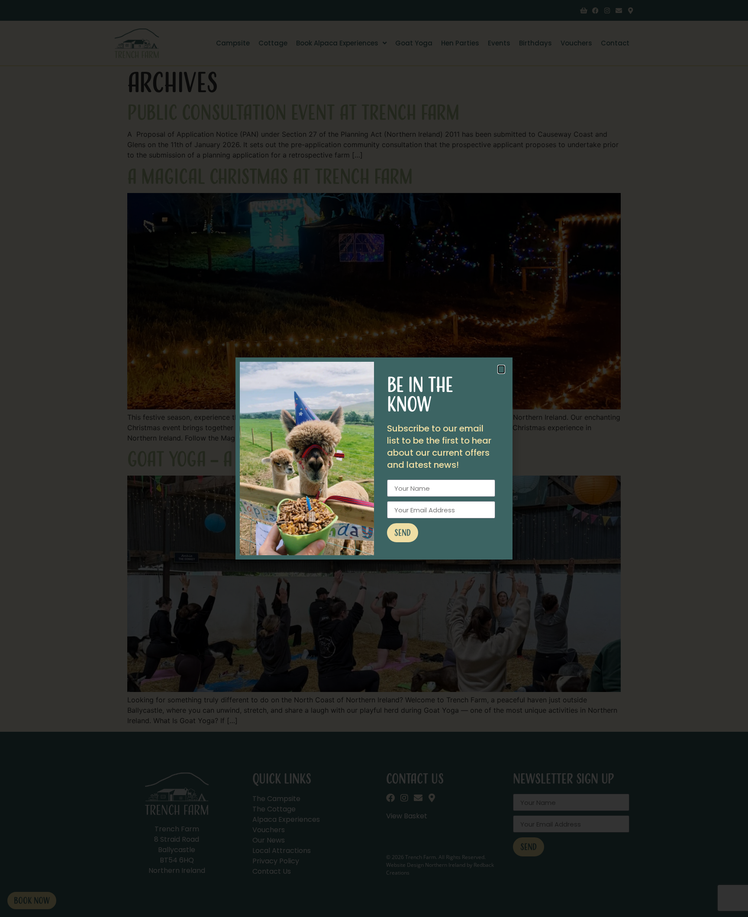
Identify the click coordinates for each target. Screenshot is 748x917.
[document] (374, 458)
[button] (501, 369)
